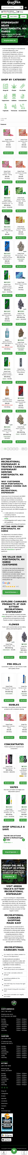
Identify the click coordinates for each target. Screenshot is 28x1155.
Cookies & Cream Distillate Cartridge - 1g (7, 288)
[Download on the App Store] (7, 1139)
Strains (3, 1096)
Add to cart (9, 153)
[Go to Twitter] (7, 1087)
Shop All (3, 1091)
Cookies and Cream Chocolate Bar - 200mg (7, 259)
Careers (3, 1106)
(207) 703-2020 (6, 1066)
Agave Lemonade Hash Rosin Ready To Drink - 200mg (7, 343)
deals (6, 518)
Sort (24, 1153)
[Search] (21, 7)
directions (10, 549)
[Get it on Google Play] (7, 1135)
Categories (4, 1093)
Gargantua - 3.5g (20, 315)
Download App (5, 1111)
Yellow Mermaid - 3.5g (21, 344)
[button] (26, 7)
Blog (2, 1108)
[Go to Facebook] (2, 1087)
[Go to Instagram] (4, 1087)
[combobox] (10, 7)
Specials (3, 1098)
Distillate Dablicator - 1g (9, 768)
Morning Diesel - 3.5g (20, 255)
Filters (3, 1153)
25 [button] (23, 448)
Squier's (7, 340)
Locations (4, 1101)
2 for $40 (7, 836)
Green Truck (8, 139)
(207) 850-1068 (6, 1038)
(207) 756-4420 (6, 1011)
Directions (4, 1103)
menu (4, 616)
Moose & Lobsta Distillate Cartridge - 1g (7, 374)
